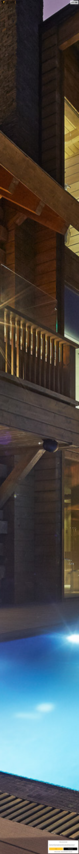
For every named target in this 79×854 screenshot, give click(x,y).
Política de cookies (57, 851)
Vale (56, 848)
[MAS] (39, 443)
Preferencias (70, 848)
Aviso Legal (70, 851)
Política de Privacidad (64, 851)
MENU (73, 2)
